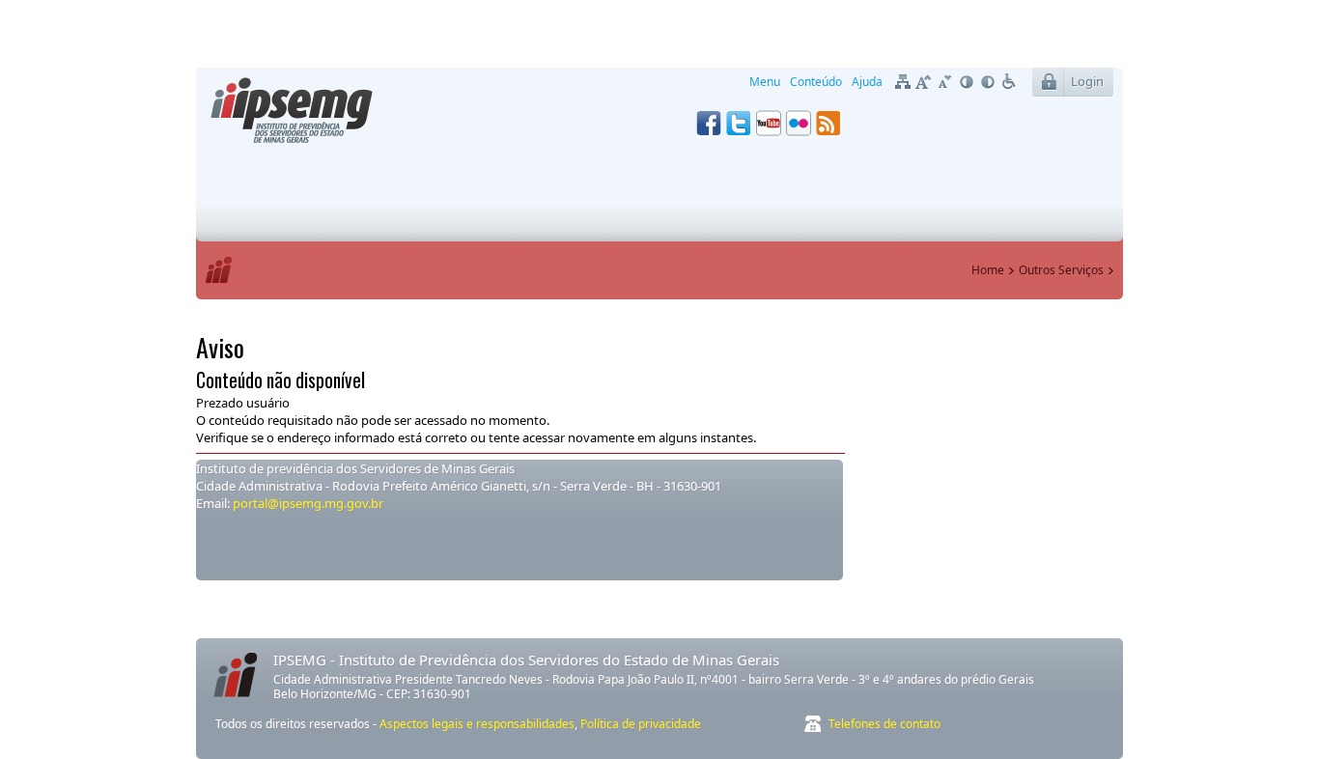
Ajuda (867, 81)
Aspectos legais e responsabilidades (477, 724)
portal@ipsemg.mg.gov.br (306, 503)
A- (945, 82)
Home (987, 270)
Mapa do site (903, 82)
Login (1087, 81)
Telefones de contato (884, 724)
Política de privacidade (640, 724)
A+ (924, 82)
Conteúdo (816, 81)
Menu (764, 81)
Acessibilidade (1009, 82)
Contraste (966, 82)
